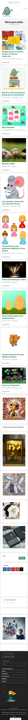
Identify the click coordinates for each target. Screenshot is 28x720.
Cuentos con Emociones (8, 709)
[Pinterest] (13, 569)
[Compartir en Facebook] (7, 603)
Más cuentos (24, 709)
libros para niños (15, 24)
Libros (13, 58)
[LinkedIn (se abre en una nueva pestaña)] (16, 3)
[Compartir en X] (4, 603)
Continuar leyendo (6, 62)
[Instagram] (9, 569)
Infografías (12, 714)
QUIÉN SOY (4, 678)
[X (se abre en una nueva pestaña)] (9, 3)
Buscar (4, 555)
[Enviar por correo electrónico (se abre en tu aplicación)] (17, 3)
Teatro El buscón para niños (14, 280)
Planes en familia (19, 712)
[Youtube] (17, 569)
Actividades (15, 97)
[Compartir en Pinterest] (10, 603)
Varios (16, 714)
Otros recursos (19, 58)
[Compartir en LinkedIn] (14, 603)
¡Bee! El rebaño (8, 164)
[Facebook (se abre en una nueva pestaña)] (11, 3)
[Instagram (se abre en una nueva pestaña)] (14, 3)
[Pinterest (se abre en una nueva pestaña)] (12, 3)
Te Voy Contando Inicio (7, 668)
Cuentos (4, 671)
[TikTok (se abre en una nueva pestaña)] (19, 3)
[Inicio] (9, 24)
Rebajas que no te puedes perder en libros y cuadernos (12, 54)
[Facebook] (5, 569)
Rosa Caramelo (8, 127)
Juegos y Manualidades (10, 712)
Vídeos (19, 714)
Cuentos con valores (17, 709)
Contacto (4, 681)
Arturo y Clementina (11, 385)
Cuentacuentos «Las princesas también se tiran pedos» (13, 248)
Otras (24, 712)
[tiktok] (21, 569)
